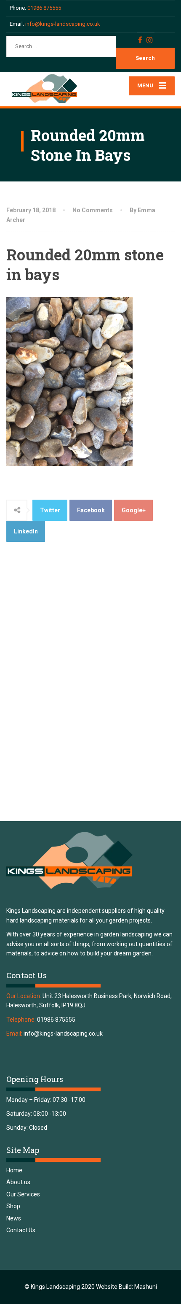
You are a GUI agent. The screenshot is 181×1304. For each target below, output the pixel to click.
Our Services (23, 1194)
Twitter (50, 510)
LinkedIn (26, 531)
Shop (13, 1206)
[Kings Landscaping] (48, 89)
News (13, 1218)
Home (14, 1170)
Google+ (134, 510)
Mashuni (145, 1286)
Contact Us (20, 1230)
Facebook (91, 510)
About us (18, 1182)
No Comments (92, 210)
